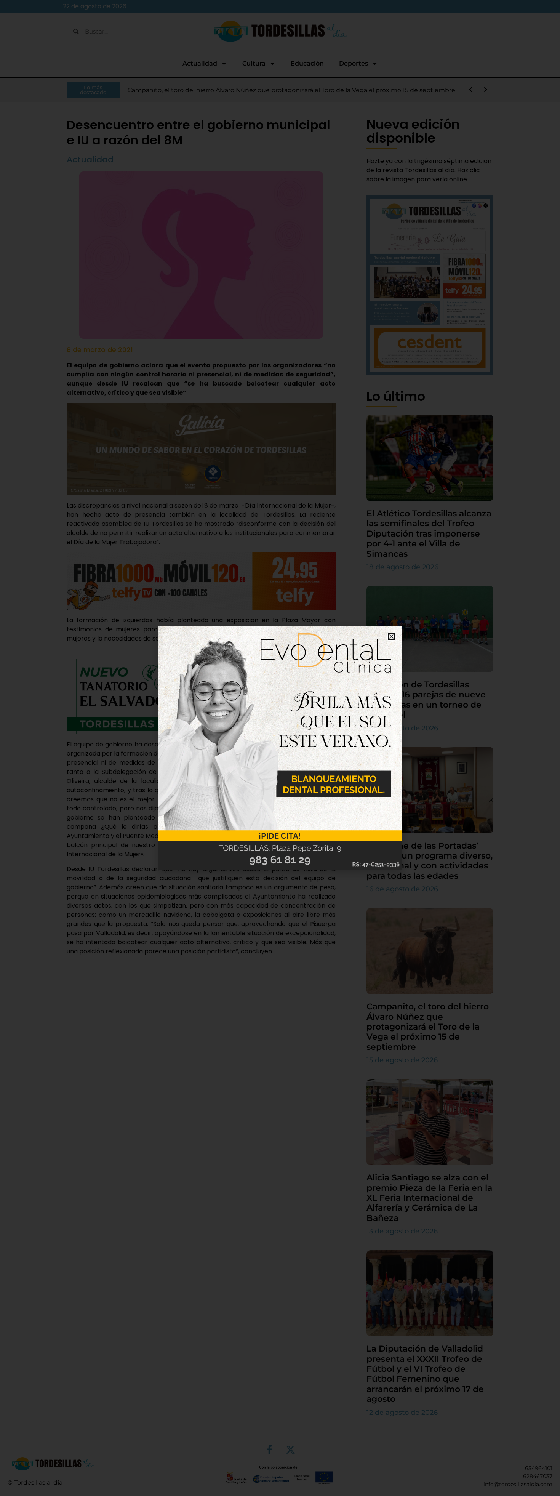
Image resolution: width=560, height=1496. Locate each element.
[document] (280, 748)
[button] (391, 636)
